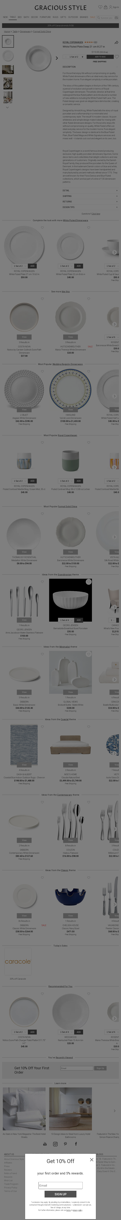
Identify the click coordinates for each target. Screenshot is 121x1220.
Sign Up (61, 1194)
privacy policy (77, 1210)
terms (68, 1210)
